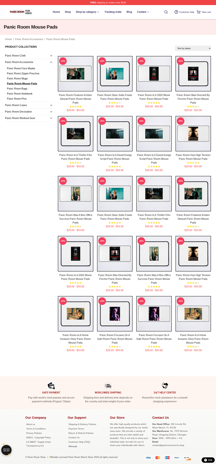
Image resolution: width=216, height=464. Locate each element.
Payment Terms (76, 428)
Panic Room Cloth (15, 55)
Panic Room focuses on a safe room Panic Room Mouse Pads (115, 339)
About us (30, 424)
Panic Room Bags (17, 88)
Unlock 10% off (6, 450)
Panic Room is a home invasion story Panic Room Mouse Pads (75, 339)
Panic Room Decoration (18, 111)
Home (8, 39)
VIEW (75, 88)
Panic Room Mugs (17, 78)
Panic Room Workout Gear (20, 118)
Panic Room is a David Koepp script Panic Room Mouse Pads (115, 159)
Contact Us (74, 437)
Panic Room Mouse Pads (60, 39)
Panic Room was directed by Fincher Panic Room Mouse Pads (193, 99)
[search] (166, 12)
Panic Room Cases (16, 105)
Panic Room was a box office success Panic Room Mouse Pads (75, 219)
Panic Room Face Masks (21, 68)
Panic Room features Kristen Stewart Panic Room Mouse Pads (75, 99)
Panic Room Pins (17, 98)
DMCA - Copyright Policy (38, 437)
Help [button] (210, 460)
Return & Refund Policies (80, 433)
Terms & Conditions (36, 428)
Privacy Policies (34, 433)
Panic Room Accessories (29, 39)
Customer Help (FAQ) (79, 442)
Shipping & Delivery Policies (82, 424)
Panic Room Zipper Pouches (23, 73)
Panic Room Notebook (19, 93)
